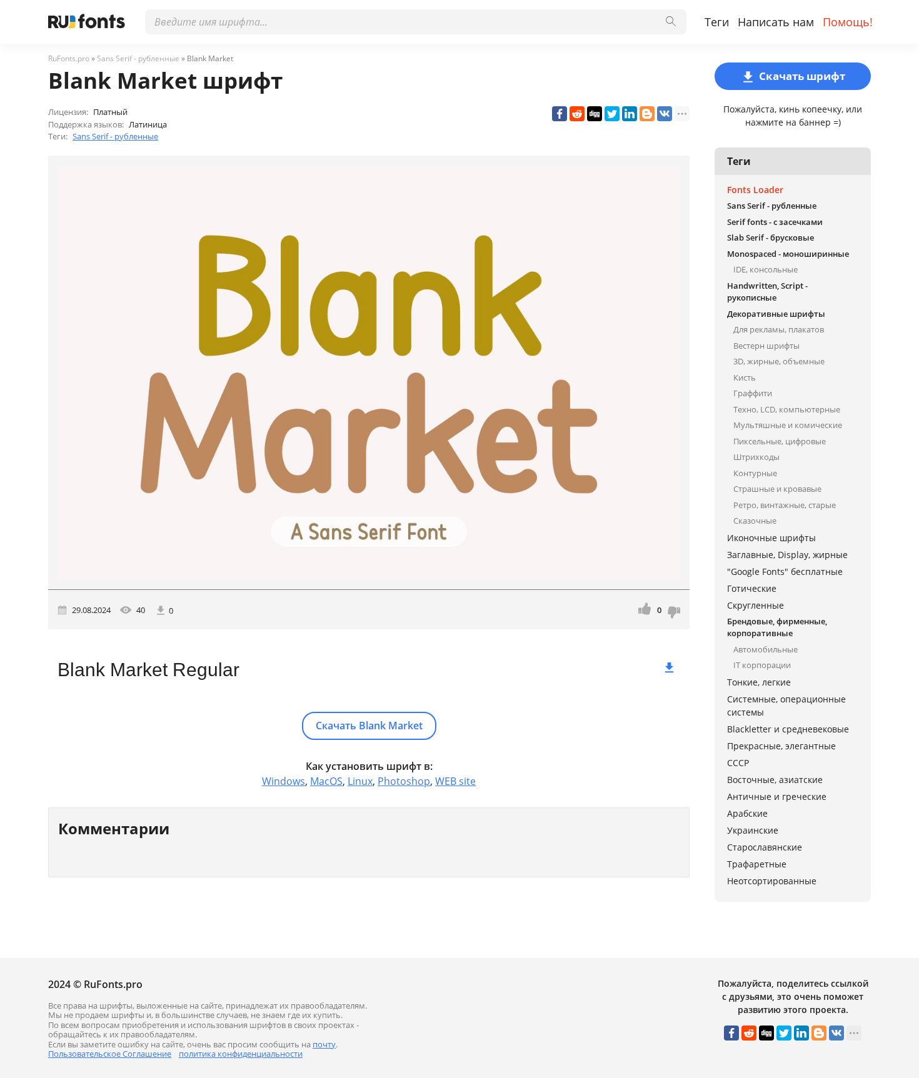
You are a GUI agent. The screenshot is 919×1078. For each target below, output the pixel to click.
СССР (738, 763)
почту (324, 1044)
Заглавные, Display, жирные (787, 555)
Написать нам (776, 21)
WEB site (455, 781)
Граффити (752, 393)
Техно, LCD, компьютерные (786, 409)
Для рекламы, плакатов (778, 329)
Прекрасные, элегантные (781, 746)
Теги (717, 21)
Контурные (755, 473)
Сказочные (754, 520)
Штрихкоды (756, 456)
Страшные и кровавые (777, 488)
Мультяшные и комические (787, 425)
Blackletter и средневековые (788, 729)
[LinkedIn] (629, 113)
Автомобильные (765, 649)
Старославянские (764, 847)
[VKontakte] (664, 113)
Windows (283, 781)
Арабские (747, 813)
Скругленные (755, 605)
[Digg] (594, 113)
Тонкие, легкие (759, 682)
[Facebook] (559, 113)
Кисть (744, 377)
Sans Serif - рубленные (115, 136)
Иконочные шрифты (771, 538)
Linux (360, 781)
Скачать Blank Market (369, 725)
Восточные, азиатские (775, 780)
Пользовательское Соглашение (109, 1053)
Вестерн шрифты (766, 345)
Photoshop (404, 781)
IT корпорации (762, 665)
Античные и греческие (776, 796)
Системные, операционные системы (786, 705)
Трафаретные (756, 864)
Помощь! (848, 21)
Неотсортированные (771, 881)
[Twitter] (612, 113)
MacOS (326, 781)
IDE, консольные (765, 269)
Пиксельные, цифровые (779, 441)
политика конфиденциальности (241, 1053)
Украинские (752, 830)
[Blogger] (647, 113)
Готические (751, 588)
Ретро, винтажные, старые (784, 505)
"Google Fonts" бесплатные (785, 571)
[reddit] (577, 113)
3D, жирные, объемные (779, 361)
